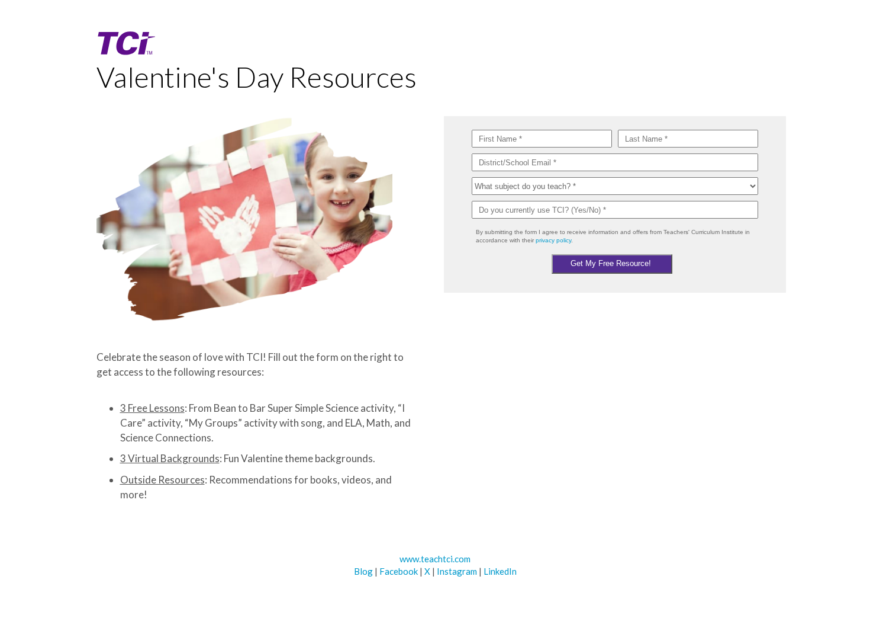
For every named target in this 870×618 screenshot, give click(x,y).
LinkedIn (500, 571)
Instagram (457, 571)
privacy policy (553, 240)
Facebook (398, 571)
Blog (363, 571)
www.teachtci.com (435, 558)
